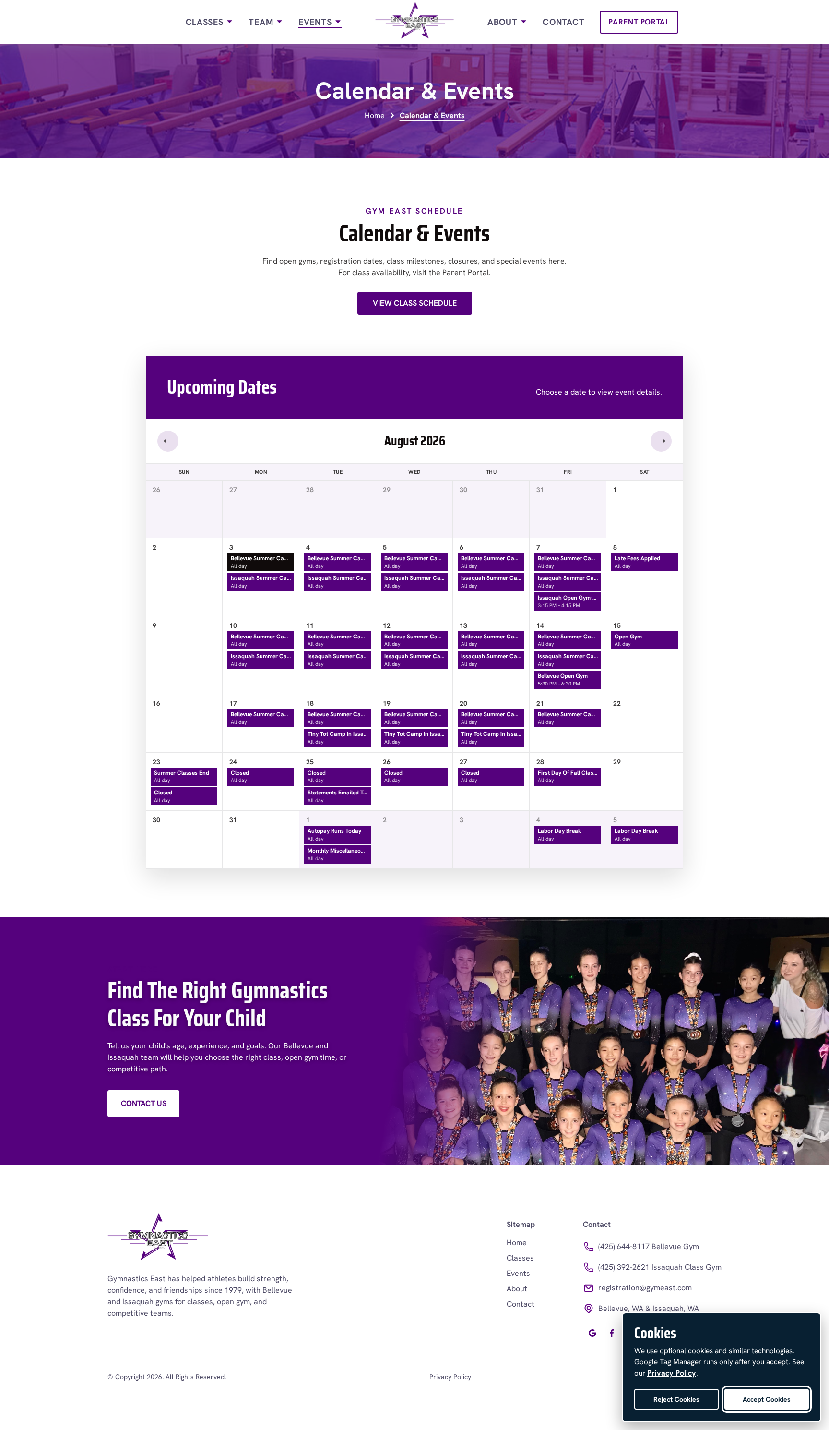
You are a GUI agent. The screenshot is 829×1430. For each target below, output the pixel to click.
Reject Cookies (676, 1399)
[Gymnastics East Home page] (414, 22)
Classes (206, 21)
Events (316, 21)
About (503, 21)
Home (375, 115)
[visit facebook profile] (611, 1333)
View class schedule (415, 303)
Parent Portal (638, 22)
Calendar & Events (432, 115)
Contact (563, 21)
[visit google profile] (592, 1333)
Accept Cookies (767, 1399)
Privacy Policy (450, 1376)
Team (262, 21)
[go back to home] (157, 1238)
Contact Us (143, 1103)
